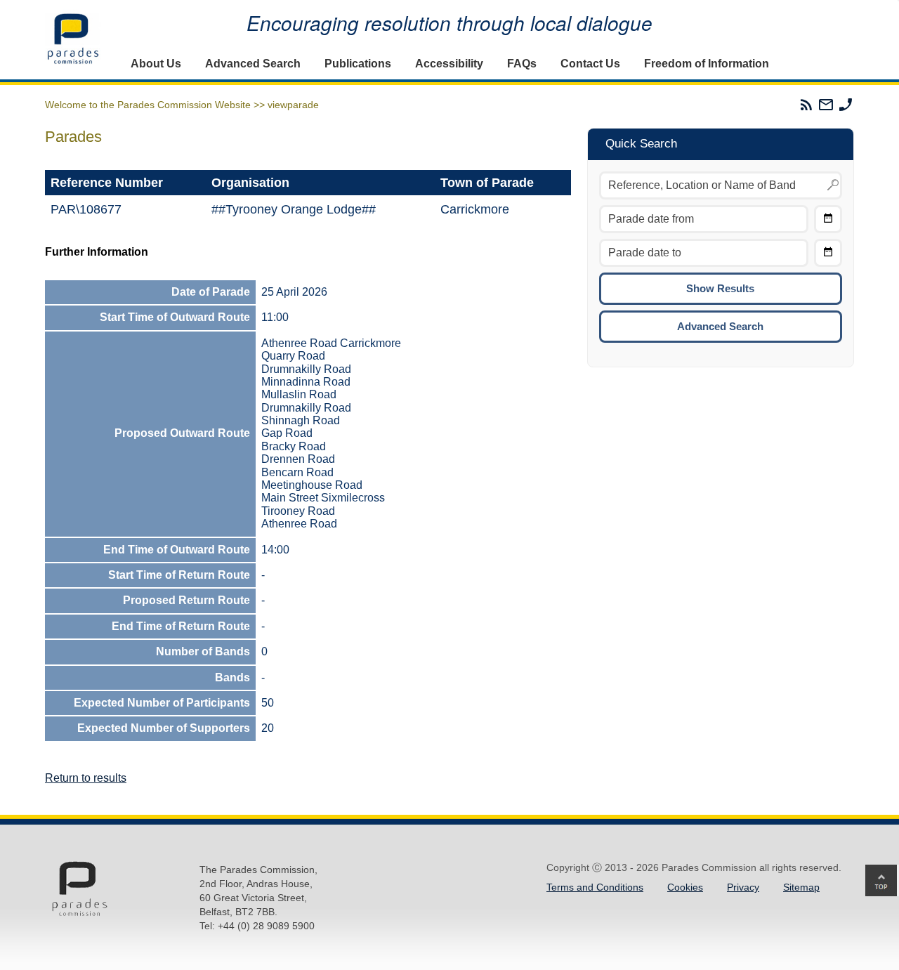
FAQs (522, 64)
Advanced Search (253, 64)
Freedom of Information (706, 64)
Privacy (743, 887)
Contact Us (590, 64)
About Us (156, 64)
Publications (357, 64)
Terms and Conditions (594, 887)
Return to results (85, 778)
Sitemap (801, 887)
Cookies (685, 887)
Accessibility (449, 64)
